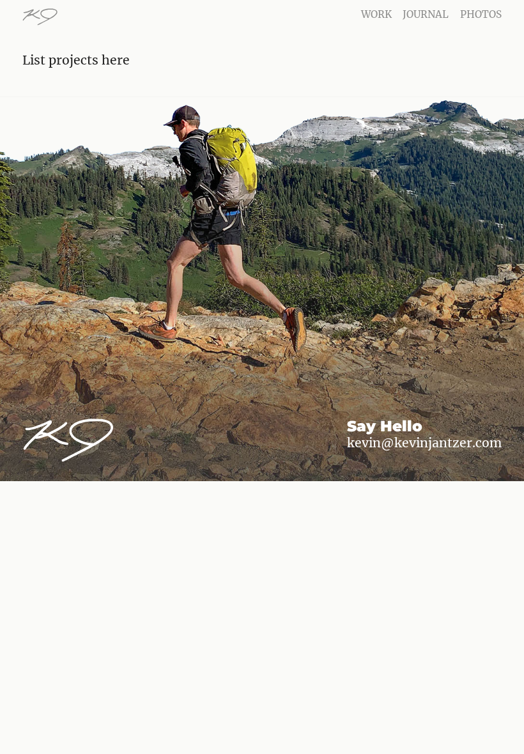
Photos (481, 14)
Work (376, 14)
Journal (426, 14)
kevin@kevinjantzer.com (424, 442)
